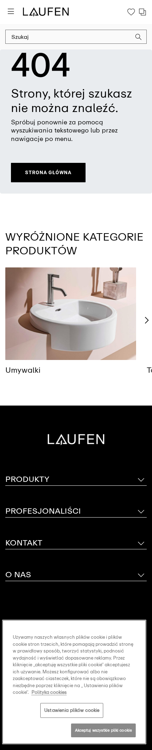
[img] (70, 313)
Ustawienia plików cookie (71, 710)
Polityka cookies (49, 692)
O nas (18, 574)
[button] (138, 38)
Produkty (27, 479)
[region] (74, 682)
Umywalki (23, 370)
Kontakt (23, 543)
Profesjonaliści (43, 511)
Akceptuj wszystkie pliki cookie (103, 730)
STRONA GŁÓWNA (48, 172)
